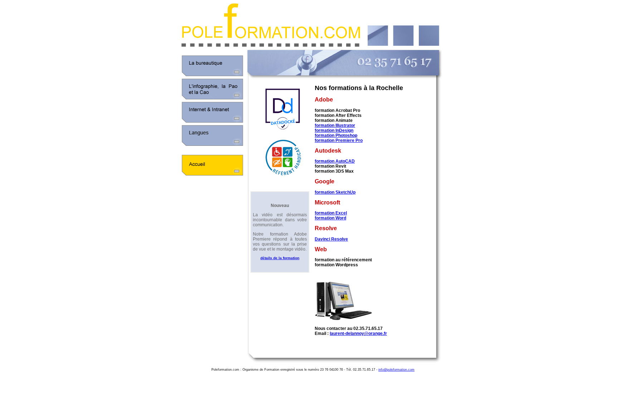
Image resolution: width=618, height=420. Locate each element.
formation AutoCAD (335, 161)
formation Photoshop (336, 135)
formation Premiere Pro (339, 140)
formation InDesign (334, 130)
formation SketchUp (335, 192)
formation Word (330, 218)
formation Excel (331, 213)
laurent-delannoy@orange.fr (358, 333)
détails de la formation (279, 258)
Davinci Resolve (331, 239)
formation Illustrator (335, 125)
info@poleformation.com (396, 369)
